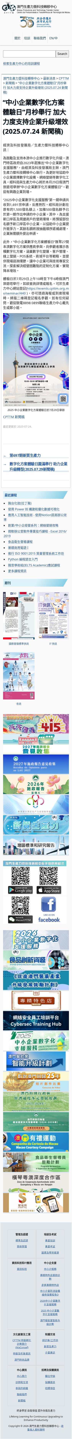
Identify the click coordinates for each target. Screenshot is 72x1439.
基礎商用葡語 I (18, 548)
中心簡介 (22, 1376)
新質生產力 (50, 1346)
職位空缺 (50, 1376)
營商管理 (22, 1246)
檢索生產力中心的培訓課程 (21, 63)
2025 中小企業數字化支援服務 (50, 1312)
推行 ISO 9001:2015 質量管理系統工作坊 (36, 553)
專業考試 (50, 1246)
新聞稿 (20, 417)
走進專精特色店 (50, 1285)
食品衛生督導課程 (20, 542)
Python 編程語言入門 (23, 559)
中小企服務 (50, 1269)
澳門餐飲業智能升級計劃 (50, 1322)
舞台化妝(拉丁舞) (19, 503)
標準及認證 (22, 1240)
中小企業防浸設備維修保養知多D (50, 1292)
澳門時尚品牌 (21, 1359)
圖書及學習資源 (50, 1252)
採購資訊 (50, 1382)
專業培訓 (50, 1240)
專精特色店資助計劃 (50, 1277)
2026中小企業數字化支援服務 (50, 1302)
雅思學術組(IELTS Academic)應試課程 (34, 565)
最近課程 (11, 495)
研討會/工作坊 (50, 1340)
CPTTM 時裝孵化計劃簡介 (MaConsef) (21, 1343)
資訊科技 (22, 1269)
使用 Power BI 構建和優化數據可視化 (34, 509)
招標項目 (50, 1388)
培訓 (27, 38)
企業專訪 (50, 1352)
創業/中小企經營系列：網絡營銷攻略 (33, 525)
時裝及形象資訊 (22, 1353)
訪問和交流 (22, 1382)
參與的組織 (22, 1388)
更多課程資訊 (17, 571)
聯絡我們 (22, 1394)
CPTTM (8, 417)
